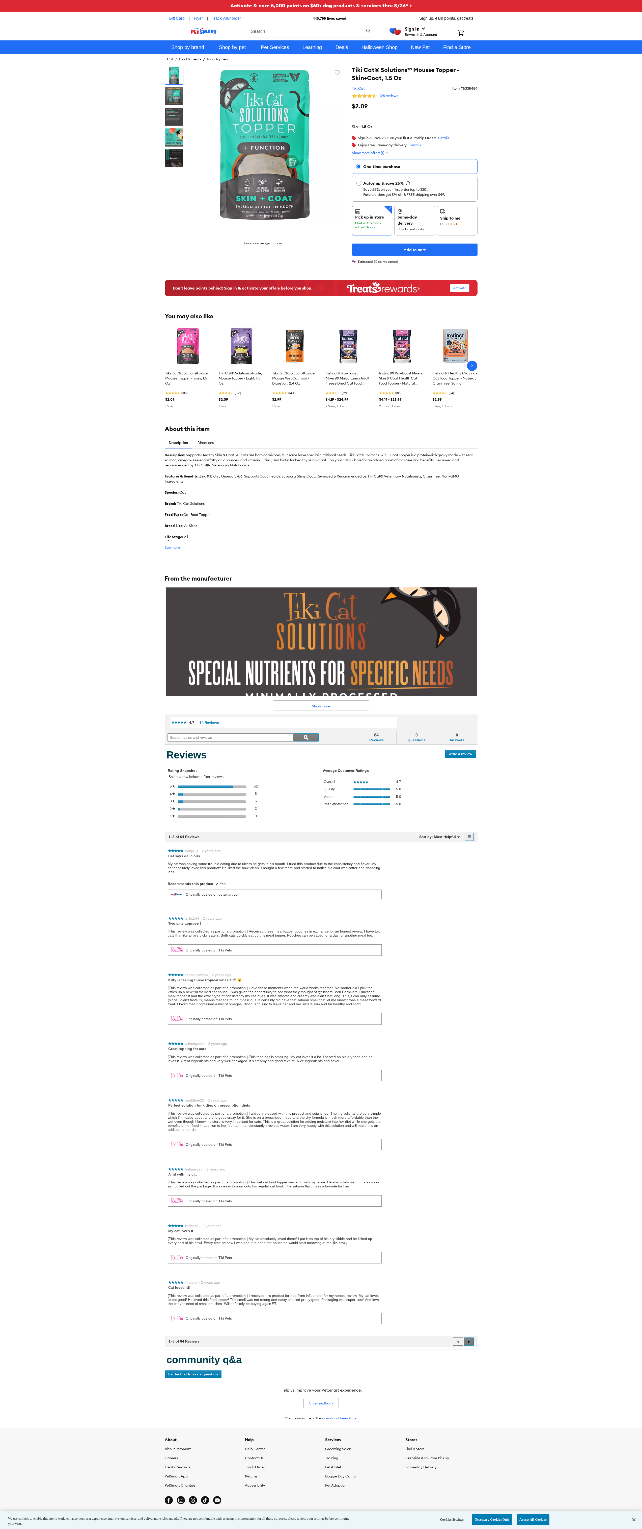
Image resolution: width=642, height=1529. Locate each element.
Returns (251, 1476)
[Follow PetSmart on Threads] (193, 1500)
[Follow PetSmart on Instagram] (181, 1500)
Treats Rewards (177, 1467)
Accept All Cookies (532, 1519)
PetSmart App (176, 1476)
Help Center (255, 1449)
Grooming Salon (338, 1449)
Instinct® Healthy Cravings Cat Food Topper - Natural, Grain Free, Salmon (455, 378)
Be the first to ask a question (193, 1374)
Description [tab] (178, 442)
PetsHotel (333, 1467)
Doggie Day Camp (340, 1476)
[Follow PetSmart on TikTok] (205, 1500)
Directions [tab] (206, 442)
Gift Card (177, 18)
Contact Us (254, 1458)
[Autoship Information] (408, 183)
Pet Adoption (335, 1485)
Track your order (226, 18)
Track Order (255, 1467)
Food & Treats (190, 59)
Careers (171, 1458)
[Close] (633, 1519)
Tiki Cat (358, 88)
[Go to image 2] (174, 96)
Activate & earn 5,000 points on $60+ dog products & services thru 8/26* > (321, 5)
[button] (469, 1341)
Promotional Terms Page (339, 1418)
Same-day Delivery (421, 1467)
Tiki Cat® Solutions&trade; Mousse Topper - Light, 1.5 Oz (240, 378)
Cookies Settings (452, 1519)
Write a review (462, 755)
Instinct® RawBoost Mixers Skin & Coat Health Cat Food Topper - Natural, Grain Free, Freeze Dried (400, 378)
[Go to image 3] (174, 116)
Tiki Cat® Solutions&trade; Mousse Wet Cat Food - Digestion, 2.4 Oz (294, 378)
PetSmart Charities (180, 1485)
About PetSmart (178, 1449)
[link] (179, 723)
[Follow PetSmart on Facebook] (169, 1500)
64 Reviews (211, 723)
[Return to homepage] (203, 31)
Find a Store (415, 1449)
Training (331, 1458)
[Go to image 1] (174, 75)
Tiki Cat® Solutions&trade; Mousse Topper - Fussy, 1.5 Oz (187, 378)
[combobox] (311, 31)
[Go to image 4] (174, 137)
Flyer (198, 18)
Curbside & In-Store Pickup (427, 1458)
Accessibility (255, 1485)
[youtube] (217, 1500)
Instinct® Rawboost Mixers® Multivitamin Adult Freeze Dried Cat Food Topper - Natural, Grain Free (347, 378)
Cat (170, 59)
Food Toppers (218, 59)
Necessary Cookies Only (492, 1519)
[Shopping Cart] (467, 33)
